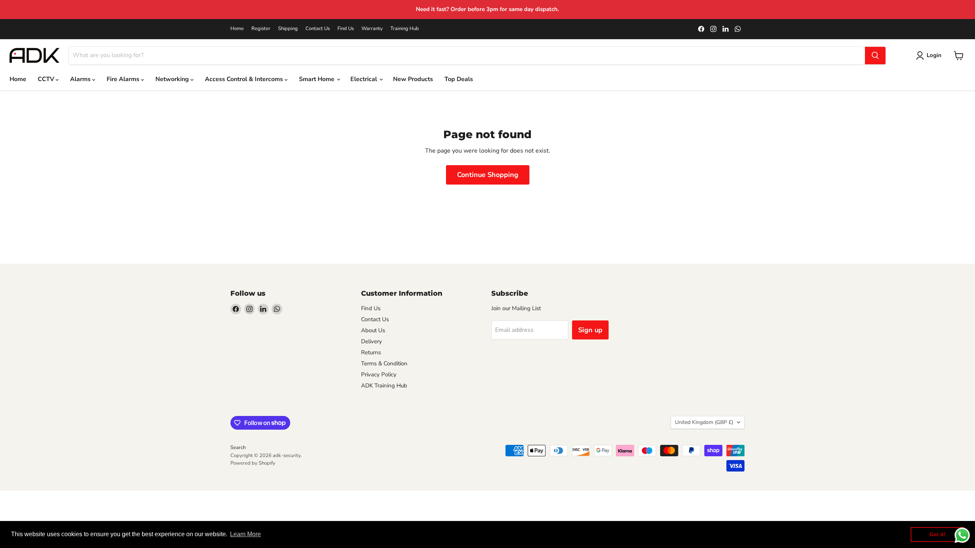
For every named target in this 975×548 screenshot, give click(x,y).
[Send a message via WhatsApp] (962, 535)
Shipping (288, 29)
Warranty (372, 29)
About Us (373, 330)
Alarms (81, 79)
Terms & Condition (384, 363)
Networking (172, 79)
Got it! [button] (937, 534)
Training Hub (404, 29)
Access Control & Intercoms (245, 79)
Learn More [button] (245, 534)
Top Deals (458, 79)
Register (260, 29)
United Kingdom (704, 422)
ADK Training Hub (384, 385)
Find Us (345, 29)
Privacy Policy (378, 374)
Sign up (590, 330)
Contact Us (317, 29)
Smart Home (317, 79)
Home (237, 29)
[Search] (875, 55)
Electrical (364, 79)
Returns (371, 352)
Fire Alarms (124, 79)
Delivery (371, 341)
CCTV (47, 79)
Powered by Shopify (252, 463)
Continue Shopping (487, 174)
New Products (413, 79)
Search (238, 447)
